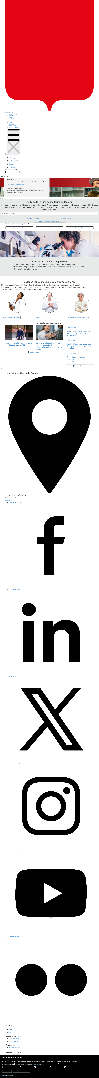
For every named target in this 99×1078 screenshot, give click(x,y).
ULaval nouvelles (13, 114)
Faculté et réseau (13, 125)
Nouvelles (11, 1028)
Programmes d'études (14, 1038)
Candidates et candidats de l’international (49, 221)
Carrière (11, 1032)
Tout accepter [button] (6, 1071)
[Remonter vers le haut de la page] (49, 368)
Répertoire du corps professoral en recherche (20, 1049)
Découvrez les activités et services (16, 184)
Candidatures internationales (16, 1040)
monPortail (11, 115)
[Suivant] (2, 198)
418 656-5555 (15, 1055)
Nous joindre (12, 118)
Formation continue (66, 218)
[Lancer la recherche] (20, 172)
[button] (7, 1075)
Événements (12, 1029)
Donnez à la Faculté (13, 127)
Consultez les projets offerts (14, 195)
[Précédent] (0, 198)
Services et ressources (14, 1047)
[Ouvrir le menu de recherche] (6, 154)
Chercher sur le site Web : (12, 169)
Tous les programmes (33, 218)
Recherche (11, 124)
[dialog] (49, 1066)
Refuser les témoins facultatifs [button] (21, 1071)
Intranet (10, 117)
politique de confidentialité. (37, 1064)
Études (10, 122)
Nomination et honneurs (14, 1031)
